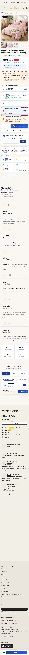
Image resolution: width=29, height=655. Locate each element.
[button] (5, 427)
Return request (5, 582)
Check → (23, 141)
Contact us (4, 571)
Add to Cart (16, 652)
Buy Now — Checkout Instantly (15, 130)
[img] (11, 445)
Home (2, 12)
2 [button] (12, 494)
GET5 (17, 65)
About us (3, 568)
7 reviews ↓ (12, 55)
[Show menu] (2, 7)
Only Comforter (5, 373)
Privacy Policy (4, 588)
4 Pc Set (15, 373)
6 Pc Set (23, 373)
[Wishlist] (25, 17)
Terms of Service (5, 577)
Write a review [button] (14, 423)
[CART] (26, 7)
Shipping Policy (5, 585)
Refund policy (4, 579)
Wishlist (3, 574)
